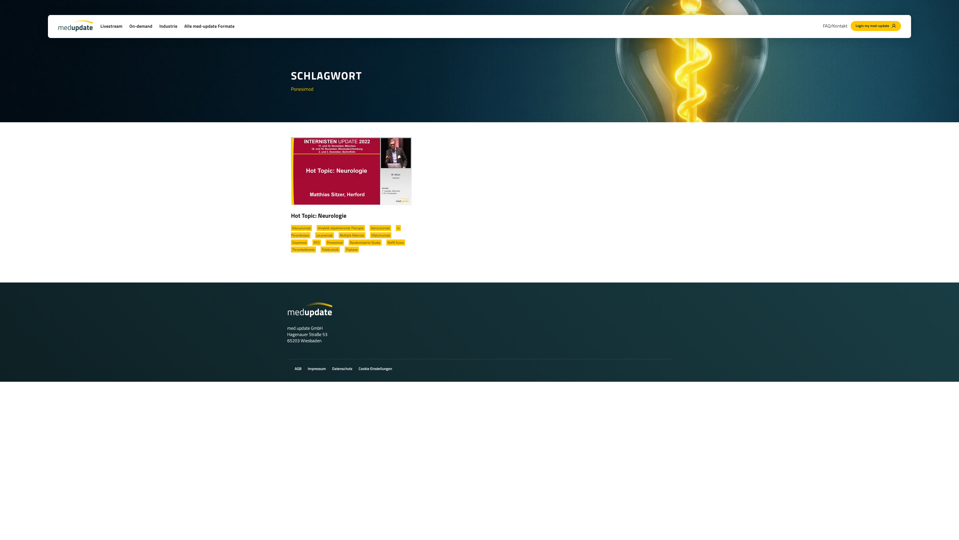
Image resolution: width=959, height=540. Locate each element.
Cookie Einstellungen (375, 369)
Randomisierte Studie (365, 242)
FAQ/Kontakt (835, 25)
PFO (317, 242)
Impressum (317, 369)
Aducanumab (301, 228)
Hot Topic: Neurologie (318, 215)
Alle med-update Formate (209, 26)
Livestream (111, 26)
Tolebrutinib (330, 249)
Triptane (352, 249)
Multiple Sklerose (352, 235)
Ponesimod (335, 242)
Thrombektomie (303, 249)
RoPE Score (396, 242)
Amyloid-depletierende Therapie (341, 228)
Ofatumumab (380, 235)
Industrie (168, 26)
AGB (298, 369)
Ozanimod (299, 242)
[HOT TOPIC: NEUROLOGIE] (351, 171)
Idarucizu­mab (380, 228)
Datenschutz (342, 369)
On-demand (140, 26)
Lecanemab (324, 235)
